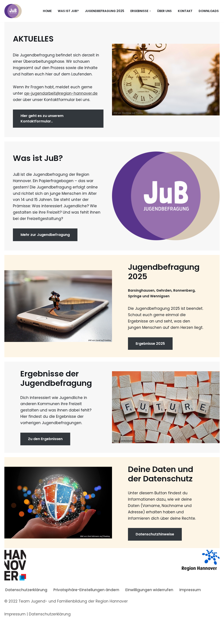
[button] (150, 11)
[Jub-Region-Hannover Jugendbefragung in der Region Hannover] (13, 11)
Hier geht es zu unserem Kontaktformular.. (42, 118)
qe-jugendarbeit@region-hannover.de (61, 93)
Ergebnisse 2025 (150, 343)
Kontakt (185, 11)
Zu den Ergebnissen (45, 438)
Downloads (209, 11)
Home (47, 11)
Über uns (164, 11)
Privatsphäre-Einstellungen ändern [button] (86, 589)
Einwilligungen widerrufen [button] (149, 589)
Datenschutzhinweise (155, 534)
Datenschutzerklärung (26, 589)
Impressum (190, 589)
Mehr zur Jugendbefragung (45, 234)
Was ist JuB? (68, 11)
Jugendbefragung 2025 (104, 11)
